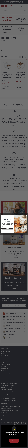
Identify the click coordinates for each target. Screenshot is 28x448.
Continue (7, 228)
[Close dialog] (26, 215)
